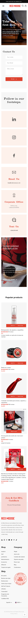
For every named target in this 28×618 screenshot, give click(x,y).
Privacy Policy (14, 613)
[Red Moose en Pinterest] (14, 540)
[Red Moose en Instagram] (4, 540)
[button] (4, 331)
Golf (2, 554)
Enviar (13, 79)
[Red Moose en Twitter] (11, 540)
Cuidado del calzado (19, 556)
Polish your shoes (9, 279)
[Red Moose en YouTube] (9, 540)
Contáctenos (17, 567)
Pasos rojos (17, 562)
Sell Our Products (5, 586)
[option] (14, 1)
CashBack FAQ (5, 598)
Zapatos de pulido (19, 559)
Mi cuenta (3, 575)
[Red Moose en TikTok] (16, 540)
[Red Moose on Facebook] (14, 155)
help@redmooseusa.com (14, 182)
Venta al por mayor (6, 583)
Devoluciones (4, 581)
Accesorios (4, 562)
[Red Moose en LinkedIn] (2, 540)
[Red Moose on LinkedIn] (14, 119)
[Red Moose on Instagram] (14, 137)
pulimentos (4, 556)
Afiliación (3, 564)
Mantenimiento (5, 559)
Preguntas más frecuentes (5, 595)
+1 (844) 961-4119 (14, 230)
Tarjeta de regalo (5, 567)
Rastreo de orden (5, 578)
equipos (3, 551)
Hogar (15, 551)
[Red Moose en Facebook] (6, 540)
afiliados (3, 588)
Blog (15, 564)
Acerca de (16, 554)
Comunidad (4, 591)
